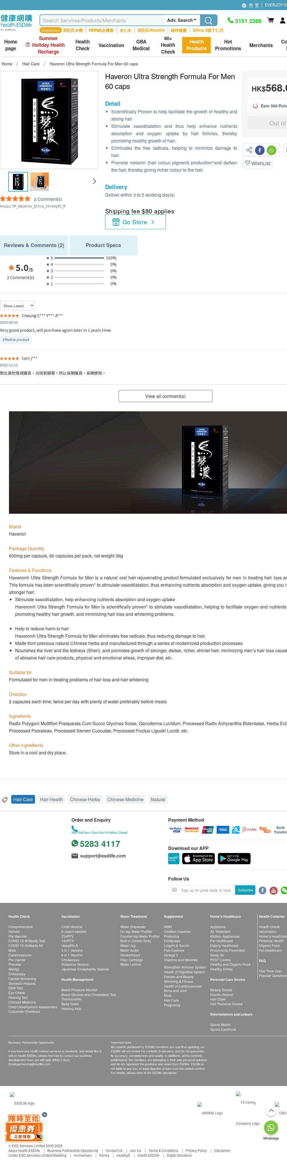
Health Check (269, 926)
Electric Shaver (221, 994)
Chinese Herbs (85, 799)
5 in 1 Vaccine (72, 950)
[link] (22, 1102)
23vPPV (67, 936)
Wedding (59, 1155)
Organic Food (269, 945)
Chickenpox (70, 959)
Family (104, 1155)
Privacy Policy (196, 1150)
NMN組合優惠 (101, 30)
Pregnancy (172, 1004)
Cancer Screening (22, 978)
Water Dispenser (133, 926)
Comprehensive (20, 926)
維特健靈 (179, 30)
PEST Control (220, 959)
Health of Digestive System (184, 971)
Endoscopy (17, 973)
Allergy (13, 969)
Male (12, 950)
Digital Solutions (179, 1155)
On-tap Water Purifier (136, 931)
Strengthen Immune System (185, 967)
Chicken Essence (177, 931)
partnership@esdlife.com (33, 1064)
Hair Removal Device (226, 1003)
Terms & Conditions (163, 1150)
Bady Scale (70, 1003)
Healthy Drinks (221, 969)
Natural (158, 799)
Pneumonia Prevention (227, 950)
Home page (10, 45)
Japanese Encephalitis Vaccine (85, 969)
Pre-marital (16, 959)
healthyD (123, 1155)
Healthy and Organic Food (230, 964)
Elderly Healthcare (224, 945)
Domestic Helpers (22, 983)
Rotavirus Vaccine (75, 964)
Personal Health (271, 940)
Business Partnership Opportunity (72, 1150)
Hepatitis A (69, 945)
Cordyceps (172, 940)
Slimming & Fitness (178, 981)
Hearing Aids (71, 1008)
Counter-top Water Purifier (140, 936)
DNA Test (15, 987)
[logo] (16, 31)
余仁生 (125, 30)
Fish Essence (174, 950)
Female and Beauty (179, 976)
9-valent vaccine (73, 931)
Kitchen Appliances (225, 936)
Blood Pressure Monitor (79, 989)
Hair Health (51, 799)
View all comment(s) (165, 396)
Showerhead (130, 955)
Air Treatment (220, 931)
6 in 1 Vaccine (72, 955)
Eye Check (16, 992)
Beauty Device (221, 989)
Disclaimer (222, 1150)
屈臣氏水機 (73, 30)
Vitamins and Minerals (181, 959)
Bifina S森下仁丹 (208, 30)
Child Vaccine (71, 926)
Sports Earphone (223, 1029)
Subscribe (245, 889)
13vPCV (67, 940)
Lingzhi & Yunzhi (176, 945)
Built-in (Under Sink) (135, 940)
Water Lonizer (131, 964)
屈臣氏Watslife (151, 30)
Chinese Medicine (125, 799)
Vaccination (268, 931)
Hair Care (23, 799)
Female (14, 931)
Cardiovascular (20, 955)
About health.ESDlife (24, 1150)
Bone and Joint (175, 990)
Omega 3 (171, 955)
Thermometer (71, 999)
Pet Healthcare (221, 940)
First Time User (270, 971)
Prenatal (14, 964)
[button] (94, 181)
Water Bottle (129, 950)
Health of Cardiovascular (183, 986)
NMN (168, 926)
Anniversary (83, 1155)
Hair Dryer (218, 999)
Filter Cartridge (131, 959)
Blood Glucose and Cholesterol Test (88, 994)
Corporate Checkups (24, 1011)
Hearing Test (18, 997)
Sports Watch (220, 1024)
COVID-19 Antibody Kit (25, 945)
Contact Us (114, 1150)
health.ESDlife (148, 1155)
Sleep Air (217, 955)
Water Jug (128, 945)
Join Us (135, 1150)
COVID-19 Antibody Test (26, 940)
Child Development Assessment (32, 1006)
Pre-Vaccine (17, 936)
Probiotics (171, 936)
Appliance (218, 926)
